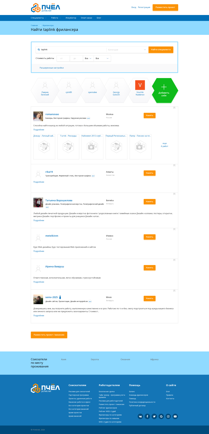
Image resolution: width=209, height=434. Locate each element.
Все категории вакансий (79, 409)
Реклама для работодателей (111, 401)
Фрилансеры (48, 25)
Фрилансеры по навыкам (109, 418)
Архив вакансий (75, 416)
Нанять (149, 115)
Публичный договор (137, 405)
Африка (154, 359)
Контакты (170, 398)
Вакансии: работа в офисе (79, 402)
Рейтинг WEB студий (107, 411)
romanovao (52, 114)
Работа (54, 17)
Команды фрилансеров (138, 395)
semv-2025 (51, 297)
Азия (63, 359)
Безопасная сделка (107, 391)
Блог (99, 17)
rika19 (49, 171)
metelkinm (51, 235)
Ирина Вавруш (54, 266)
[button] (127, 49)
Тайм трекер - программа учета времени (112, 396)
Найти (161, 49)
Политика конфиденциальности (142, 402)
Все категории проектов (79, 405)
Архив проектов (75, 412)
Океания (125, 359)
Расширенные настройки (52, 67)
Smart (86, 17)
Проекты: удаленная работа (80, 398)
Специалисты (37, 17)
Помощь (132, 398)
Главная (34, 25)
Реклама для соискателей (79, 391)
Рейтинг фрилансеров (108, 408)
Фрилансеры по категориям (110, 415)
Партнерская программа (79, 395)
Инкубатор (71, 17)
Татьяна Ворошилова (58, 200)
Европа (95, 359)
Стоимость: (45, 58)
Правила (169, 395)
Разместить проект (165, 7)
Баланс (132, 391)
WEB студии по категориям (110, 422)
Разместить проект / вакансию (111, 404)
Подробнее (38, 129)
